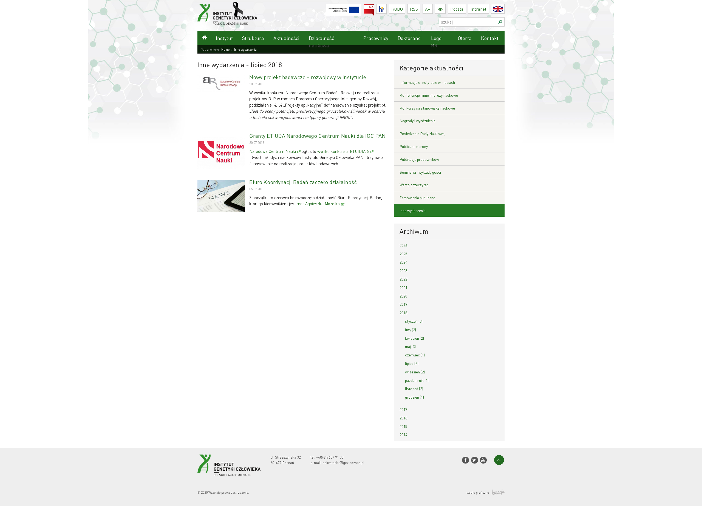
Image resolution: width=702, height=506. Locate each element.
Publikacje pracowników (419, 159)
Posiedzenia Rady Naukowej (422, 133)
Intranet (478, 9)
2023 (403, 270)
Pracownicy (375, 38)
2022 (403, 278)
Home (225, 50)
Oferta (465, 38)
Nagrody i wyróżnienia (417, 120)
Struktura (253, 38)
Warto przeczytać (414, 184)
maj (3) (410, 346)
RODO (397, 9)
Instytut (224, 38)
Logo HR (436, 41)
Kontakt (490, 38)
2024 (403, 261)
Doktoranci (410, 38)
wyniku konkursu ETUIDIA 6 (343, 151)
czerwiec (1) (415, 354)
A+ (427, 9)
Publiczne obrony (414, 146)
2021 (403, 287)
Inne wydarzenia (413, 210)
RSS (414, 9)
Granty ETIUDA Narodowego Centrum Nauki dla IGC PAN (317, 135)
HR (386, 7)
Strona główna (204, 38)
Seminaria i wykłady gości (420, 172)
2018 (403, 312)
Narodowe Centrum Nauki (272, 151)
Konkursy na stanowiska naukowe (427, 107)
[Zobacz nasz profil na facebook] (465, 460)
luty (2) (410, 329)
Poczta (456, 9)
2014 (403, 434)
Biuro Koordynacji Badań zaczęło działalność (303, 181)
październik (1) (417, 380)
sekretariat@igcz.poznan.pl (343, 462)
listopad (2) (414, 388)
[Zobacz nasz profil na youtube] (483, 460)
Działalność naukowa (321, 41)
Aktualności (286, 38)
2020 (403, 295)
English (504, 9)
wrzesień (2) (415, 371)
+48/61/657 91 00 (330, 457)
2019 (403, 304)
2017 (403, 409)
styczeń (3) (414, 321)
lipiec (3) (411, 363)
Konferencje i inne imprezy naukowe (429, 95)
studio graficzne (477, 492)
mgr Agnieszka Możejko (318, 203)
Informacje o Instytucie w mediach (427, 82)
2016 (403, 417)
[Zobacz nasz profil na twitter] (474, 460)
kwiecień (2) (414, 338)
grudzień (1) (414, 396)
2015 (403, 426)
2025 (403, 253)
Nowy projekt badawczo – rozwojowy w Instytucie (307, 77)
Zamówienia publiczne (417, 197)
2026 (403, 245)
